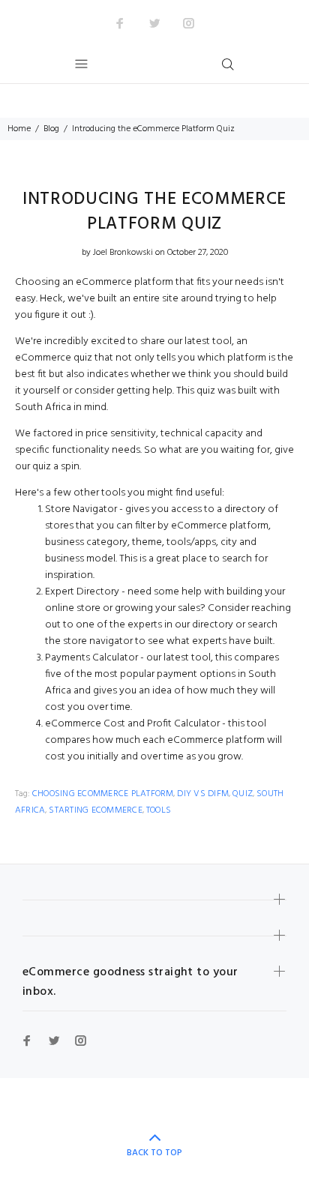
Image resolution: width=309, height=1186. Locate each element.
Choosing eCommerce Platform (102, 793)
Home (19, 128)
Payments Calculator (91, 657)
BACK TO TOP (154, 1153)
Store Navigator (81, 509)
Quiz (242, 793)
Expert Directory (82, 591)
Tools (158, 810)
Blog (51, 128)
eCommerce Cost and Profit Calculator (132, 723)
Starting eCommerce (95, 810)
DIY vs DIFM (203, 793)
